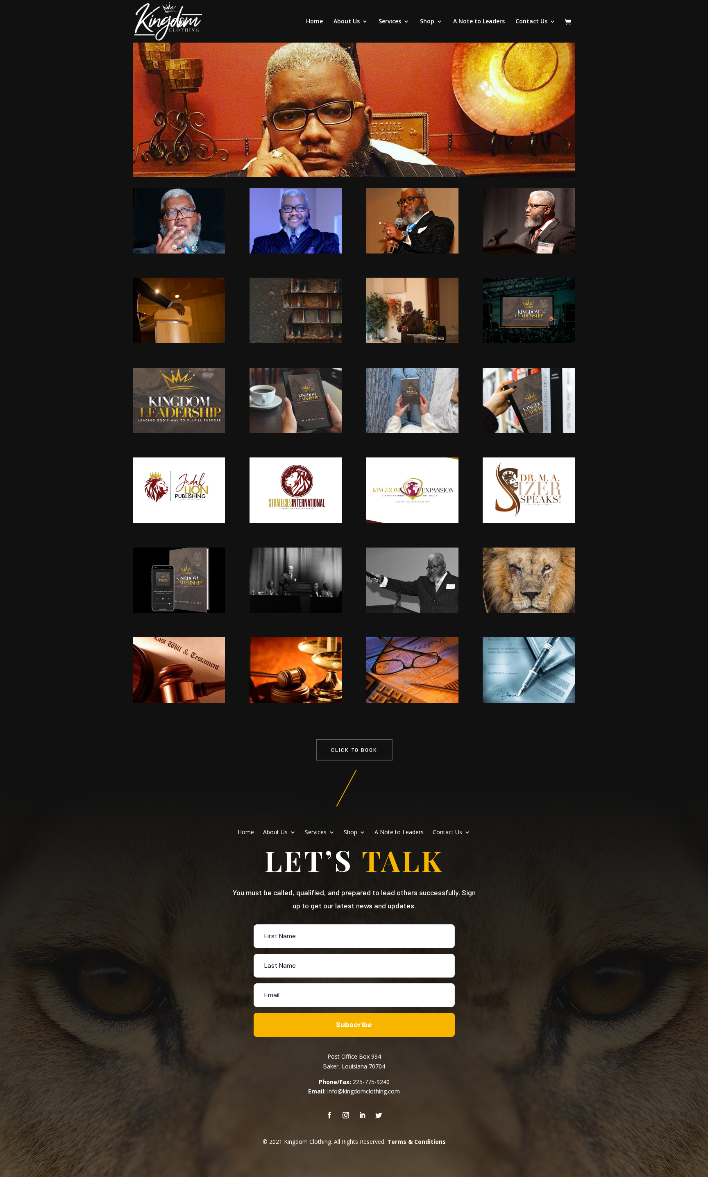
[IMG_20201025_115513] (529, 431)
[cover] (179, 431)
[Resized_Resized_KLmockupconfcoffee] (296, 431)
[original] (529, 700)
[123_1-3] (179, 521)
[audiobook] (179, 611)
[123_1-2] (412, 341)
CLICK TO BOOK (354, 750)
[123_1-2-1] (412, 521)
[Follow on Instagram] (345, 1115)
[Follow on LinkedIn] (362, 1115)
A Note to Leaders (479, 21)
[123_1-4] (296, 521)
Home (314, 21)
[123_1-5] (412, 700)
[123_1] (296, 251)
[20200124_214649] (412, 251)
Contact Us (531, 21)
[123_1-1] (179, 251)
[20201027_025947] (529, 611)
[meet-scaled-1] (529, 251)
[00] (412, 611)
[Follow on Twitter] (378, 1115)
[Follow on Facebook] (329, 1115)
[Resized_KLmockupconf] (529, 341)
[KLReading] (412, 431)
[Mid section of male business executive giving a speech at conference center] (179, 341)
